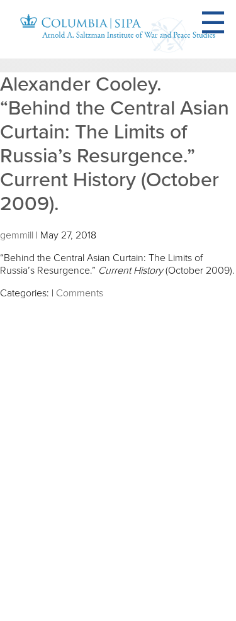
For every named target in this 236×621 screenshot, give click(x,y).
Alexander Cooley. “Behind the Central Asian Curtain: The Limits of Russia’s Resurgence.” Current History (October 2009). (114, 144)
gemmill (16, 235)
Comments (79, 293)
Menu (228, 23)
